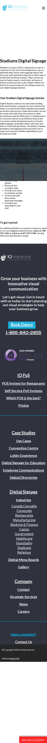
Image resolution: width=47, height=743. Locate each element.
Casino (24, 529)
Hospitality (24, 543)
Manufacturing (24, 520)
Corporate (24, 511)
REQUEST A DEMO (33, 740)
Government (24, 534)
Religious (24, 552)
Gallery (23, 567)
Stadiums (24, 548)
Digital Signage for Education (23, 463)
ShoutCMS (14, 658)
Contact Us (23, 642)
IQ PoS (23, 375)
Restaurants (24, 515)
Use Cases (23, 441)
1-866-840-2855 (23, 333)
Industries (23, 500)
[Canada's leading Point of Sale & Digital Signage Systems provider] (23, 258)
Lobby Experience (23, 455)
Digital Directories (23, 477)
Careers (24, 611)
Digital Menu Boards (23, 560)
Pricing (23, 405)
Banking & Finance (24, 524)
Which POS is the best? (23, 398)
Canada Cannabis (24, 506)
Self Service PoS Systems (23, 391)
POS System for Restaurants (23, 383)
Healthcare (24, 538)
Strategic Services (23, 597)
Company (23, 581)
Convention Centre (23, 448)
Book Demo (22, 325)
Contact (23, 589)
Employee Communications (23, 470)
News (23, 604)
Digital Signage (23, 491)
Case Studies (23, 432)
